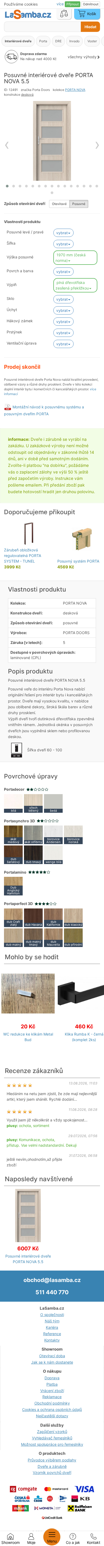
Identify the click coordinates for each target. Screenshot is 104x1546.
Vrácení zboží (52, 1390)
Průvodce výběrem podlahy (52, 1460)
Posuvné (78, 204)
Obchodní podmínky (52, 1403)
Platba (52, 1384)
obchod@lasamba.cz (52, 1280)
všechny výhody (82, 57)
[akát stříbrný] (33, 834)
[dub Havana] (33, 917)
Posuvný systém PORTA (78, 561)
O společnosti (52, 1314)
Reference (52, 1333)
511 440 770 (52, 1292)
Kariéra (52, 1327)
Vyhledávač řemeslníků (52, 1438)
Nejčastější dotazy (52, 1416)
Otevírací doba (52, 1356)
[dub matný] (13, 937)
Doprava (52, 1378)
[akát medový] (13, 834)
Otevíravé (59, 204)
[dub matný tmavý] (33, 937)
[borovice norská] (73, 834)
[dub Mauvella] (53, 937)
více (61, 4)
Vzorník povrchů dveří (52, 1472)
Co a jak (73, 1542)
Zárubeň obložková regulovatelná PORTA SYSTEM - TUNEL (22, 555)
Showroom (10, 1542)
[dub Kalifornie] (53, 917)
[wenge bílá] (53, 854)
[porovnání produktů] (64, 14)
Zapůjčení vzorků (52, 1431)
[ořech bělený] (33, 803)
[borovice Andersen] (53, 834)
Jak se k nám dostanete (52, 1362)
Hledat (90, 26)
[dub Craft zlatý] (13, 917)
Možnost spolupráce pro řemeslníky (52, 1444)
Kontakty (52, 1340)
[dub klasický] (73, 917)
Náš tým (52, 1321)
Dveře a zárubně (52, 1466)
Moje (31, 1542)
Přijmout (72, 4)
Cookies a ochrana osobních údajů (52, 1409)
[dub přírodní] (73, 937)
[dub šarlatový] (13, 854)
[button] (7, 186)
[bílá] (13, 803)
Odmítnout (90, 4)
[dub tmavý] (33, 854)
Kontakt (93, 1542)
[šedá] (53, 803)
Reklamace (52, 1396)
